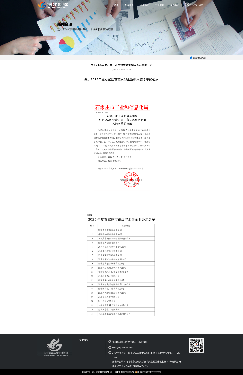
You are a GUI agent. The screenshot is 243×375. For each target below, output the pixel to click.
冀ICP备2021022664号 (124, 372)
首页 (116, 5)
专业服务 (129, 5)
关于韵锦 (159, 5)
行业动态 (144, 5)
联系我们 (175, 5)
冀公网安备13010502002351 (149, 372)
